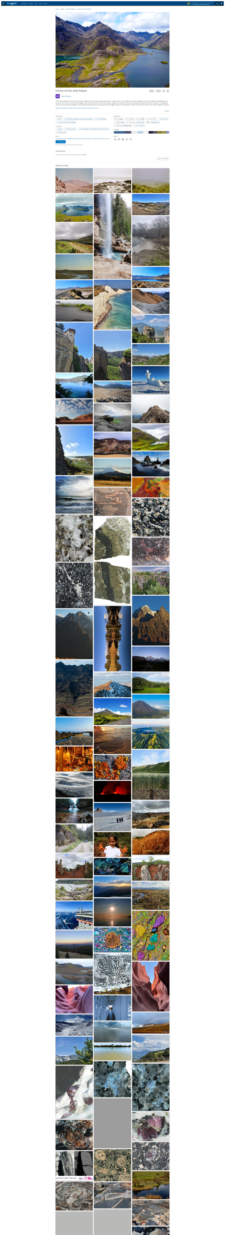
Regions (31, 3)
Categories (24, 3)
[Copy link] (130, 139)
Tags (40, 3)
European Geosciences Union (202, 4)
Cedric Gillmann (70, 9)
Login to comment (163, 158)
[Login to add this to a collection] (167, 91)
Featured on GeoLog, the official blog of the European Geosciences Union (77, 108)
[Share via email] (126, 139)
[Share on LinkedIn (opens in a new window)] (119, 139)
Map (36, 3)
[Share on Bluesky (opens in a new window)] (122, 139)
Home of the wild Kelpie (84, 9)
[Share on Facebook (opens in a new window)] (115, 139)
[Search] (3, 3)
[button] (222, 3)
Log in (217, 3)
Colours (45, 3)
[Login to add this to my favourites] (163, 91)
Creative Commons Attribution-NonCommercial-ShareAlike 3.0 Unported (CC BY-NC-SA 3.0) (82, 138)
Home (57, 9)
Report (167, 111)
